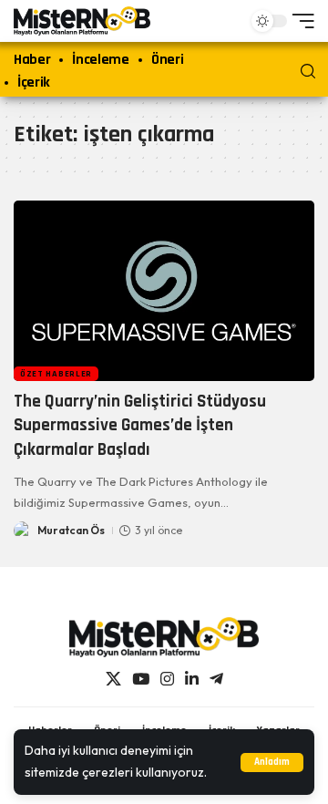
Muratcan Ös (71, 530)
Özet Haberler (56, 373)
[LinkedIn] (191, 679)
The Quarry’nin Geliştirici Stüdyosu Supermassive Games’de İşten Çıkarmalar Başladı (140, 425)
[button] (272, 762)
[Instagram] (167, 679)
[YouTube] (141, 679)
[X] (113, 679)
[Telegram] (216, 679)
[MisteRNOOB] (164, 637)
